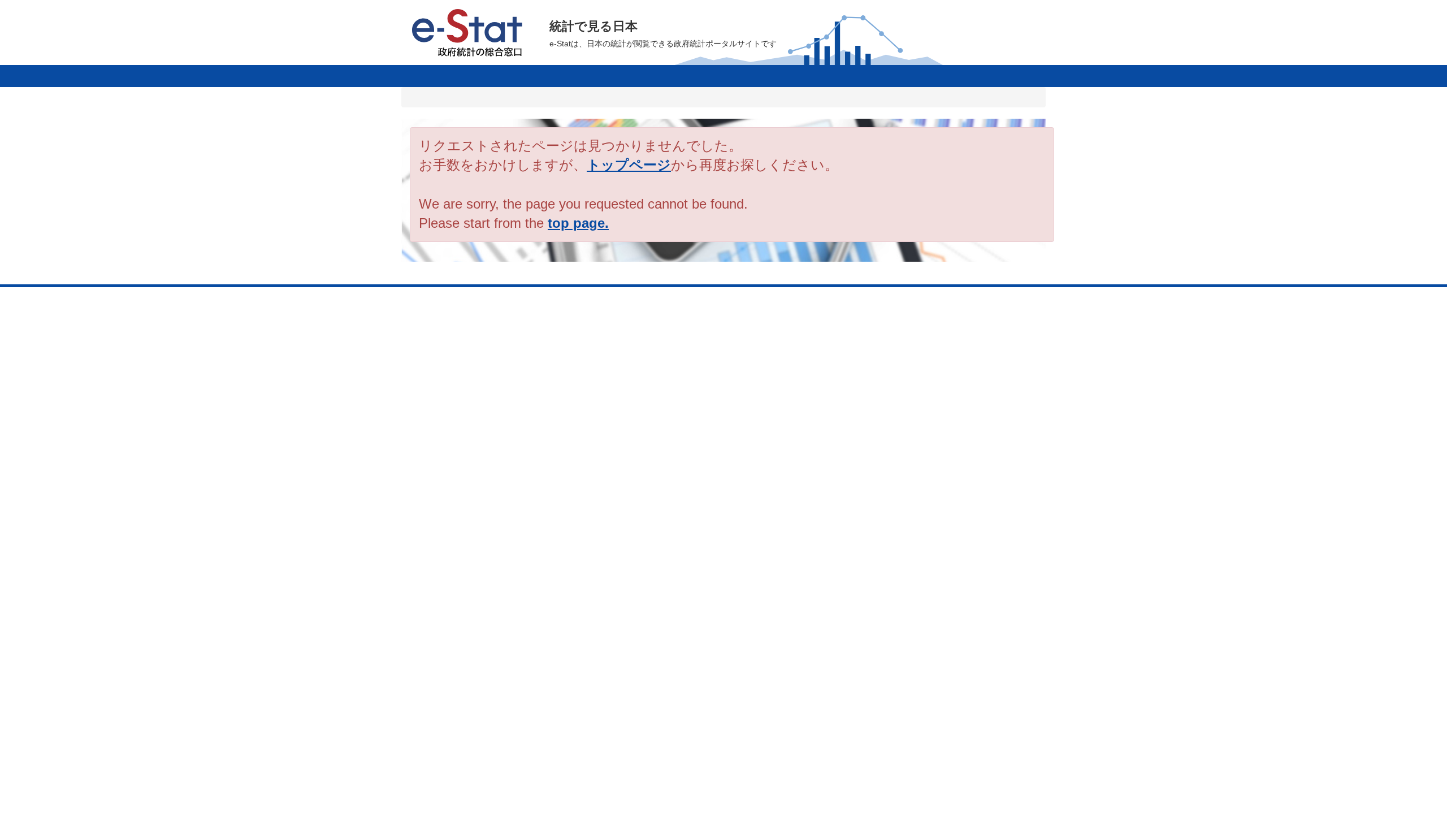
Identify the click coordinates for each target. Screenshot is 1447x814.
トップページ (629, 164)
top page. (578, 223)
